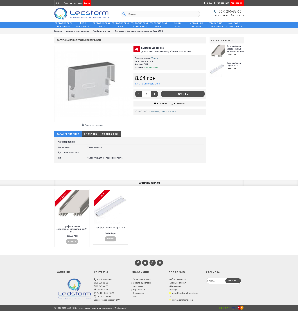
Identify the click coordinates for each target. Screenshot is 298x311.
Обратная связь (178, 279)
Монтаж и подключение (77, 31)
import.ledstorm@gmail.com (185, 293)
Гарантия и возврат (142, 279)
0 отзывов (154, 112)
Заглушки (119, 31)
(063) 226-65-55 (101, 283)
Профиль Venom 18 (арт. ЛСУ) (234, 64)
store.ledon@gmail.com (182, 300)
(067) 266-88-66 (104, 279)
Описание (90, 134)
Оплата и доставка (142, 283)
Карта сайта (139, 289)
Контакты (138, 286)
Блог (135, 296)
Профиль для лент (102, 31)
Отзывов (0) (110, 134)
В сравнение (179, 103)
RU (57, 3)
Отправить (233, 281)
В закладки (162, 103)
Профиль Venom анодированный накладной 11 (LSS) (235, 48)
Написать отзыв (168, 112)
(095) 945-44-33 (101, 286)
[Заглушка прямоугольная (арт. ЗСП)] (92, 84)
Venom (154, 58)
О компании (138, 293)
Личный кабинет (178, 283)
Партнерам (175, 286)
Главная (58, 31)
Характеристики (68, 134)
